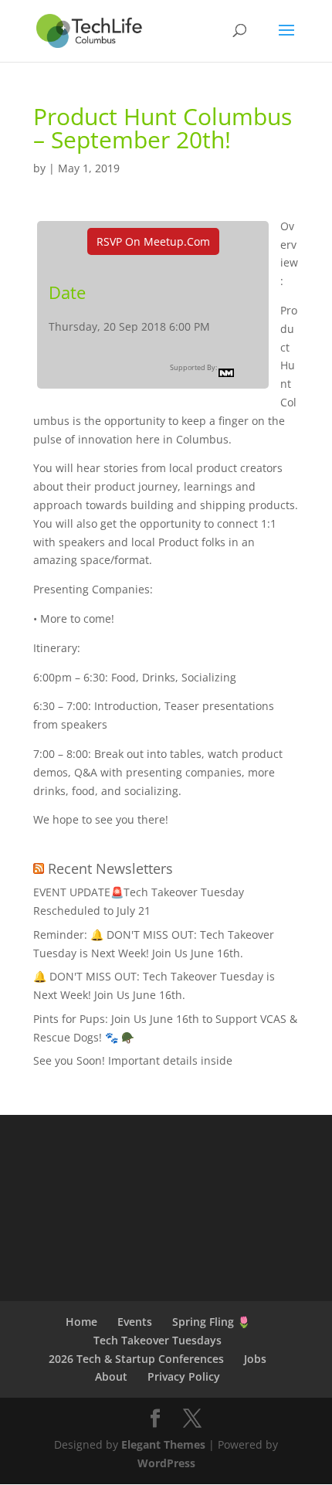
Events (134, 1321)
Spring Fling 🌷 (211, 1321)
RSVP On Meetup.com (153, 241)
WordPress (166, 1463)
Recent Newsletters (110, 868)
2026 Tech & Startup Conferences (136, 1358)
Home (81, 1321)
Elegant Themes (163, 1444)
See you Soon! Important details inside (132, 1060)
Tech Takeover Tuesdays (157, 1340)
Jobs (255, 1358)
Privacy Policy (183, 1376)
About (111, 1376)
